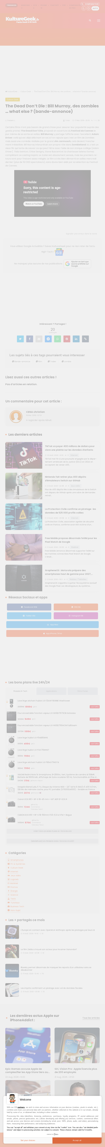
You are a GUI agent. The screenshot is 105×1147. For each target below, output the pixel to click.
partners (21, 1107)
